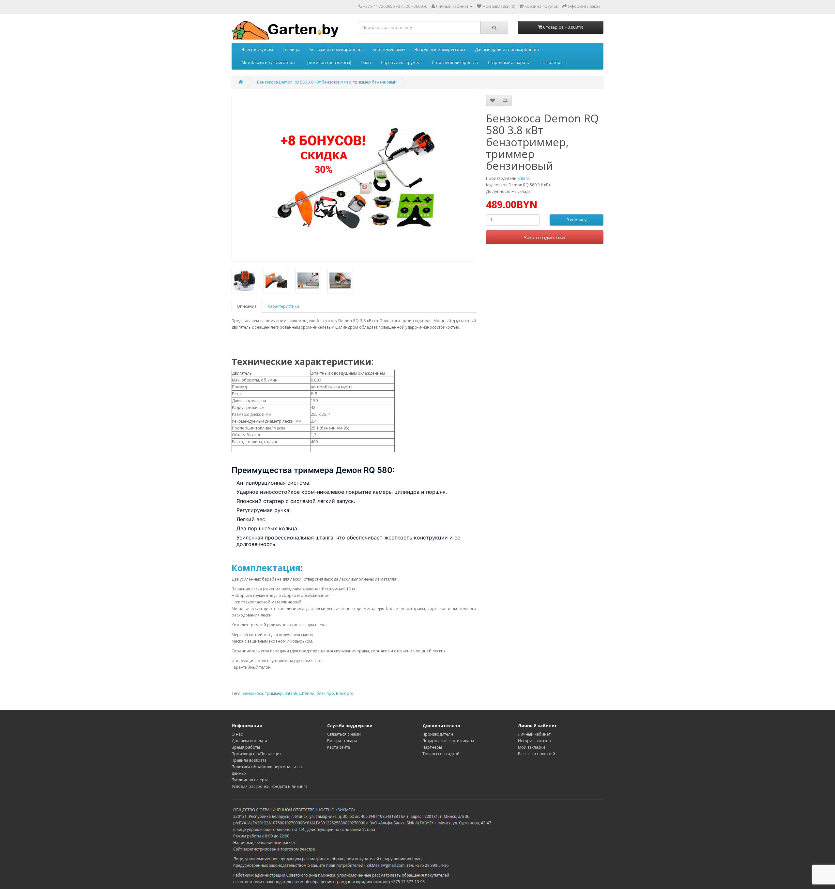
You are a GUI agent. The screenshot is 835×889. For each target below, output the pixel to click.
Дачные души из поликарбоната (507, 49)
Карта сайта (338, 747)
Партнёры (432, 747)
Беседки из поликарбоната (336, 49)
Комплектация (266, 568)
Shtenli (524, 178)
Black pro (345, 693)
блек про (325, 693)
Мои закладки (531, 747)
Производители (437, 734)
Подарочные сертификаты (448, 740)
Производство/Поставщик (256, 753)
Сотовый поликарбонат (455, 62)
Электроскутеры (257, 49)
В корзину (576, 220)
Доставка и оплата (249, 740)
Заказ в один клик (545, 237)
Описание (247, 306)
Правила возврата (249, 760)
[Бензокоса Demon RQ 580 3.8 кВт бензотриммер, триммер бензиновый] (354, 178)
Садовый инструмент (401, 62)
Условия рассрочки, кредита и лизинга (270, 786)
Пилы (366, 62)
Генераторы (551, 62)
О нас (237, 734)
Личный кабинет (534, 734)
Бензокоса (252, 693)
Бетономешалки (388, 49)
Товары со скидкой (441, 753)
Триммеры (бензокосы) (328, 62)
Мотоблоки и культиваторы (268, 62)
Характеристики (283, 306)
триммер (274, 693)
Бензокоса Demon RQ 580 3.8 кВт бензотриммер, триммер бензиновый (327, 82)
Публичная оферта (250, 780)
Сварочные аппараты (509, 62)
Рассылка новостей (536, 753)
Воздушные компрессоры (440, 49)
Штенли (306, 693)
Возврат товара (342, 740)
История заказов (534, 740)
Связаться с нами (344, 734)
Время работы (246, 747)
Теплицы (291, 49)
